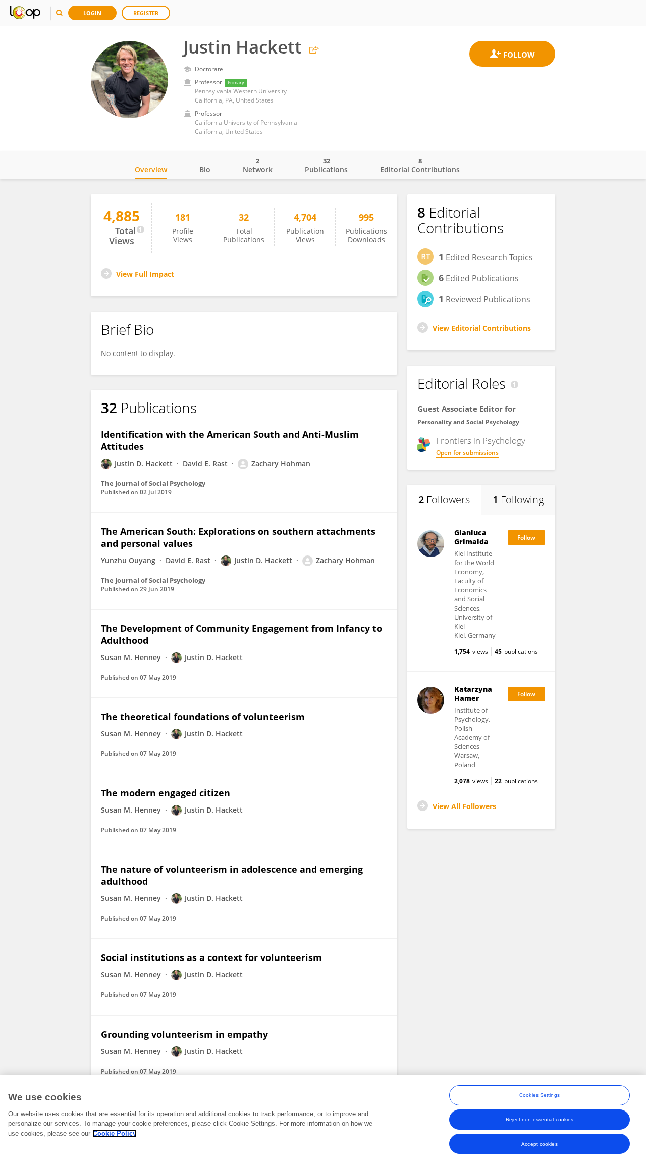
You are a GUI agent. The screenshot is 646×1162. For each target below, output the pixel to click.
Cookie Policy (114, 1133)
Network (258, 165)
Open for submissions (467, 452)
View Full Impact (145, 274)
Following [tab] (518, 500)
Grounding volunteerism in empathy (184, 1034)
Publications (326, 165)
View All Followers (464, 806)
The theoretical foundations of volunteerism (203, 717)
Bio (204, 169)
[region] (323, 1118)
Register (145, 13)
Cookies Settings (539, 1095)
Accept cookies (539, 1143)
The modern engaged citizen (165, 793)
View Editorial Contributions (482, 328)
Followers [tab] (444, 500)
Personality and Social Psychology (468, 422)
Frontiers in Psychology (480, 441)
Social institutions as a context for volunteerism (211, 957)
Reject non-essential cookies (540, 1119)
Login (92, 13)
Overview (151, 169)
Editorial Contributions (420, 165)
